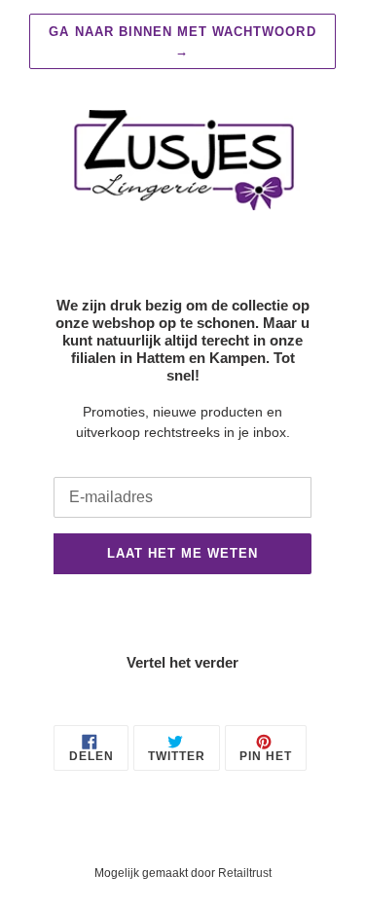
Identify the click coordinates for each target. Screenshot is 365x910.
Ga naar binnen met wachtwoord (182, 41)
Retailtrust (245, 873)
